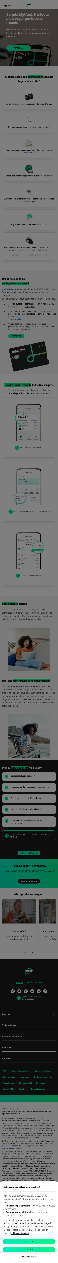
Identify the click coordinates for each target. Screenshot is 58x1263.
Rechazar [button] (29, 1241)
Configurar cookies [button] (29, 1256)
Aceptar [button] (29, 1249)
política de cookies (20, 1233)
